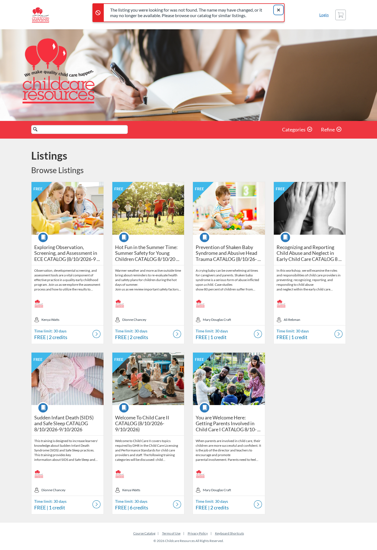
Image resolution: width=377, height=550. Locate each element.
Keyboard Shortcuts (229, 533)
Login (324, 14)
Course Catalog (144, 533)
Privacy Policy (198, 533)
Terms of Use (171, 533)
